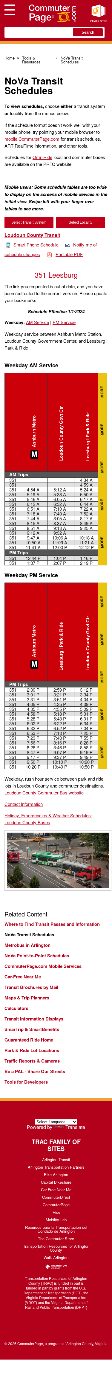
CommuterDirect (56, 1197)
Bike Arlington (56, 1174)
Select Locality (80, 222)
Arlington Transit (56, 1159)
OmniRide (42, 157)
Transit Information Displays (33, 1018)
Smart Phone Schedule (36, 244)
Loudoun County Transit (32, 234)
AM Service (37, 322)
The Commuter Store (56, 1238)
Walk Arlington (56, 1257)
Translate (75, 1127)
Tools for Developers (26, 1081)
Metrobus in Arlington (27, 945)
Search (88, 32)
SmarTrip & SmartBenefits (31, 1029)
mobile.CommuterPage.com (31, 139)
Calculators (16, 1008)
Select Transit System (28, 222)
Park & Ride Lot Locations (31, 1050)
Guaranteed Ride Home (28, 1039)
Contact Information (23, 804)
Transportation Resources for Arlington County (56, 1248)
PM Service (64, 322)
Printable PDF (69, 254)
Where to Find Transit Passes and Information (52, 924)
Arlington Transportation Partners (56, 1167)
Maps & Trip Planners (26, 997)
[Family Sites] (99, 14)
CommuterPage (56, 1204)
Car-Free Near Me (22, 976)
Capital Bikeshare (56, 1182)
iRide (56, 1212)
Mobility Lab (56, 1219)
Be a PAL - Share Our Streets (34, 1071)
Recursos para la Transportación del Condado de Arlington (56, 1229)
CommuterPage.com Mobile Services (43, 966)
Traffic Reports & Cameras (32, 1060)
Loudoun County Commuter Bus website (44, 792)
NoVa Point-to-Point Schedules (36, 955)
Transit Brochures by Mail (31, 987)
